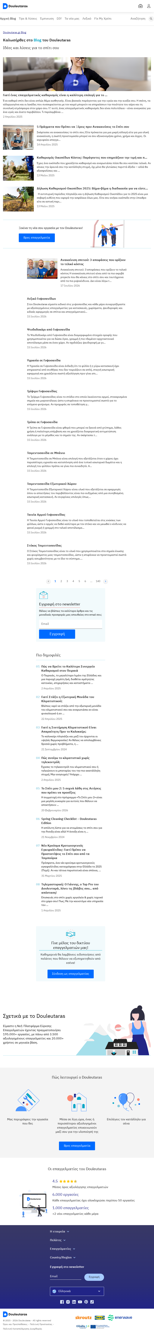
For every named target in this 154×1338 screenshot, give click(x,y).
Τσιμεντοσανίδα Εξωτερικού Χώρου (51, 484)
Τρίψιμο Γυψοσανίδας (42, 391)
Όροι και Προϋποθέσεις (15, 1324)
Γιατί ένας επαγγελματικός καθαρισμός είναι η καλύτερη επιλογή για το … (55, 95)
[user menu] (148, 6)
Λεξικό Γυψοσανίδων (41, 298)
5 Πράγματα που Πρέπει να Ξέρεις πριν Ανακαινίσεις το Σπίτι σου (83, 126)
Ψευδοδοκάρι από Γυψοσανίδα (48, 329)
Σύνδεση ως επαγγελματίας (70, 973)
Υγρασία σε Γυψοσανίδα (44, 360)
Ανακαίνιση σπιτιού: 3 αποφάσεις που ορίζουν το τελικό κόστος (93, 262)
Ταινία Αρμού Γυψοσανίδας (46, 514)
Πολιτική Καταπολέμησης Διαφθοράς (22, 1329)
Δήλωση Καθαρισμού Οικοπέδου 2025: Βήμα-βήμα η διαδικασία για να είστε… (92, 188)
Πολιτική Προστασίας (41, 1324)
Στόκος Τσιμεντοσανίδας (44, 545)
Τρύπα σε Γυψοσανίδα (42, 422)
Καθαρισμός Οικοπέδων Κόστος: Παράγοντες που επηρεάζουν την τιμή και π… (92, 157)
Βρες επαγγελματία (36, 237)
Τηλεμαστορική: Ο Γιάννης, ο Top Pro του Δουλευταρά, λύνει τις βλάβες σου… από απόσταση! (70, 888)
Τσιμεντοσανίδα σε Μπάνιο (46, 453)
